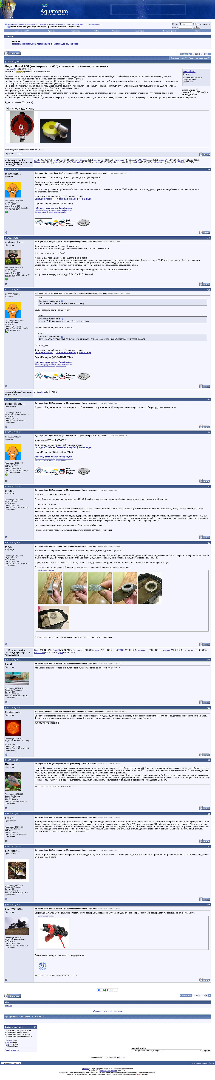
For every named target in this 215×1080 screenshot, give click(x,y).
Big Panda (58, 160)
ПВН (180, 162)
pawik (56, 162)
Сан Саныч (39, 652)
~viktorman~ (158, 162)
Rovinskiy (76, 162)
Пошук (197, 31)
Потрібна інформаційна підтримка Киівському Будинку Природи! (45, 44)
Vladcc (116, 162)
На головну (196, 1063)
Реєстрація (75, 31)
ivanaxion (120, 160)
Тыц (24, 102)
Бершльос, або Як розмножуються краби (50, 212)
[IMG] (7, 1044)
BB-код (8, 1040)
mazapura (165, 650)
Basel (37, 650)
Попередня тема (100, 1011)
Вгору (211, 1063)
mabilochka (39, 392)
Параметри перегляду (198, 58)
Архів (204, 1063)
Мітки (7, 1002)
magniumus (143, 650)
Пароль (175, 27)
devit (78, 160)
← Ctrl (195, 54)
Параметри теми (178, 58)
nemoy (184, 160)
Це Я (60, 652)
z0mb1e (136, 162)
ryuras (97, 162)
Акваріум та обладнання (60, 24)
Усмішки (8, 1042)
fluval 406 (8, 1006)
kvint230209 (118, 650)
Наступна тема (115, 1011)
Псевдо (175, 24)
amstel (37, 160)
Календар (140, 31)
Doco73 (56, 650)
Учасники (116, 31)
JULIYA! (142, 160)
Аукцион (51, 31)
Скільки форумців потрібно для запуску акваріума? (54, 210)
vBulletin (85, 1069)
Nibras (37, 162)
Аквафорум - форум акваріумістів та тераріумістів (28, 24)
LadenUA (163, 160)
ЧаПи (96, 31)
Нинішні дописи (170, 31)
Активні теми (21, 31)
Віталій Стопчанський (108, 1071)
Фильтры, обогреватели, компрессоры (87, 24)
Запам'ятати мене (203, 24)
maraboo (189, 71)
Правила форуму (12, 1050)
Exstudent (98, 160)
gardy (97, 650)
